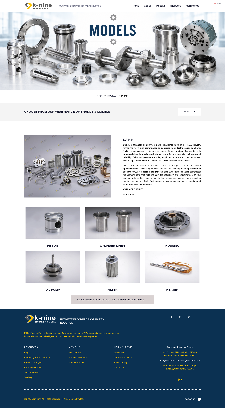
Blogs (27, 353)
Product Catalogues (33, 362)
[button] (218, 3)
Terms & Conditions (123, 357)
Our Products (75, 353)
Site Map (28, 377)
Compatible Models (78, 357)
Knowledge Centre (33, 367)
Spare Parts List (76, 362)
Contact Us (119, 367)
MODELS (111, 96)
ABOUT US (74, 347)
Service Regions (32, 372)
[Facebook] (171, 317)
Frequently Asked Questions (37, 357)
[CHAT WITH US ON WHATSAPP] (180, 379)
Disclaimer (119, 353)
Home (99, 96)
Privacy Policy (120, 362)
